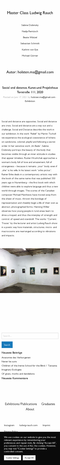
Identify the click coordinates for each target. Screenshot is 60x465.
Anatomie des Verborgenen (16, 358)
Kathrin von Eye (30, 50)
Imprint (46, 425)
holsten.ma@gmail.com (43, 97)
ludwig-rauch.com (29, 425)
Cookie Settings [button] (12, 458)
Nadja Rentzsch (30, 31)
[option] (30, 270)
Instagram (9, 425)
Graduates (48, 404)
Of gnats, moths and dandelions (18, 374)
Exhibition (30, 101)
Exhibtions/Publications (21, 404)
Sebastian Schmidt (30, 43)
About (30, 409)
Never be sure (9, 362)
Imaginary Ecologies (12, 370)
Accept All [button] (29, 458)
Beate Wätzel (30, 37)
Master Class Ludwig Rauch (30, 12)
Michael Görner (30, 56)
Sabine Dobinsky (30, 25)
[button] (5, 270)
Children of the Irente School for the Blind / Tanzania (29, 366)
